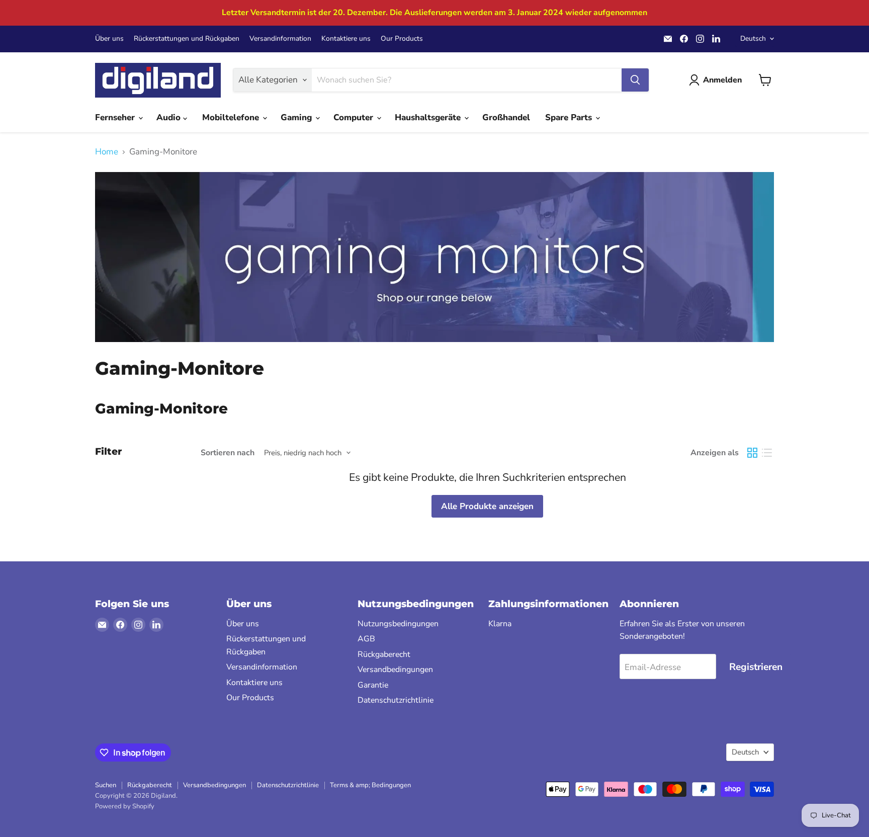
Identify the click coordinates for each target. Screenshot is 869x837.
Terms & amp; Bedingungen (370, 785)
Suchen (105, 785)
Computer (354, 117)
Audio (169, 117)
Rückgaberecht (384, 654)
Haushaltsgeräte (429, 117)
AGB (366, 638)
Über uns (109, 39)
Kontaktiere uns (346, 39)
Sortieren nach (227, 452)
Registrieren (756, 667)
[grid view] (752, 453)
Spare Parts (569, 117)
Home (106, 152)
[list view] (767, 453)
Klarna (499, 623)
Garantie (373, 685)
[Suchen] (635, 80)
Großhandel (506, 117)
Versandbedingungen (395, 669)
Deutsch (753, 38)
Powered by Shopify (124, 806)
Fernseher (116, 117)
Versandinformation (280, 39)
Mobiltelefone (232, 117)
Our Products (402, 39)
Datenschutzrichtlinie (395, 700)
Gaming (297, 117)
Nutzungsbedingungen (398, 623)
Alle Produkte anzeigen (487, 506)
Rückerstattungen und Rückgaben (186, 39)
